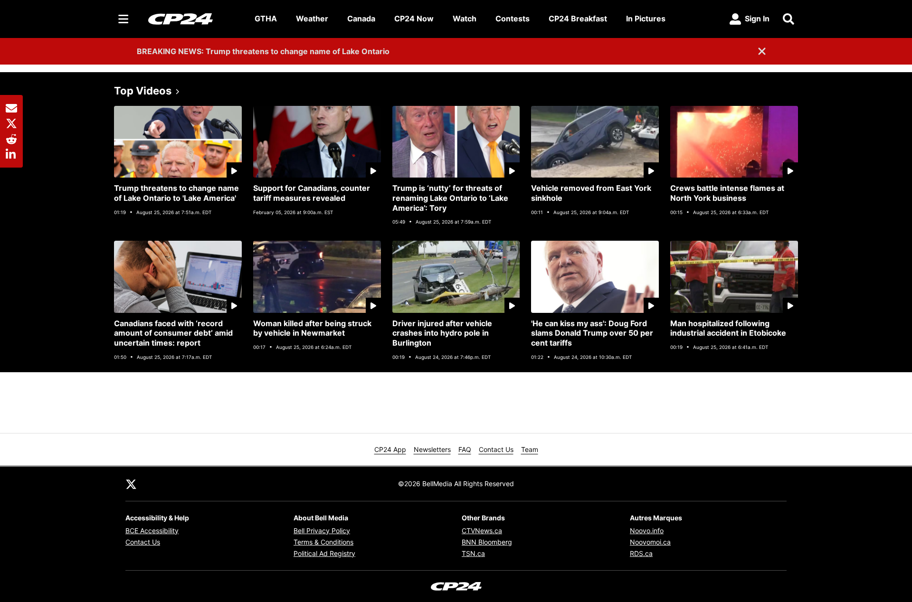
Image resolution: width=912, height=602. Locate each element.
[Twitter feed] (131, 483)
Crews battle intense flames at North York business (727, 193)
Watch (464, 18)
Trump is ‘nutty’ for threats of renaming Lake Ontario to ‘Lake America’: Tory (450, 198)
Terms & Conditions (323, 542)
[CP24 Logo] (193, 18)
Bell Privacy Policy (322, 531)
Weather (312, 18)
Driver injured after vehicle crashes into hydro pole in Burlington (442, 333)
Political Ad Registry (324, 553)
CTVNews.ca (482, 531)
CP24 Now (414, 18)
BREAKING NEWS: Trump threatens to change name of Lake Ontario (263, 51)
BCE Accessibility (152, 531)
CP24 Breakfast (578, 18)
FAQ (464, 449)
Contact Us (496, 449)
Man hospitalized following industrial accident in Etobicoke (728, 328)
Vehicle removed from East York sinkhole (591, 193)
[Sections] (123, 19)
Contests (512, 18)
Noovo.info (647, 531)
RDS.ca (641, 553)
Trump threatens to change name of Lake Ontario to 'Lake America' (176, 193)
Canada (361, 18)
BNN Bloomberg (487, 542)
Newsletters (432, 449)
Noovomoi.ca (650, 542)
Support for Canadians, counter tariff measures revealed (311, 193)
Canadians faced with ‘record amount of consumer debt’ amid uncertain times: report (173, 333)
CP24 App (390, 449)
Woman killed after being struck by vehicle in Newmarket (312, 328)
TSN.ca (473, 553)
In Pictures (645, 18)
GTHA (266, 18)
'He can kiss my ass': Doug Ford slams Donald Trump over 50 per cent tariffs (592, 333)
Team (529, 449)
